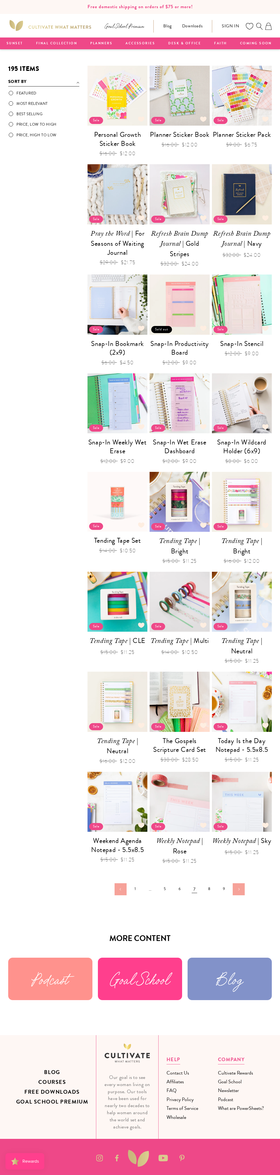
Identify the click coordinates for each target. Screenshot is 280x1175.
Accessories (140, 43)
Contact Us (178, 1072)
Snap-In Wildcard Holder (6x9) (241, 447)
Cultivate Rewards (235, 1072)
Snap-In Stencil (241, 343)
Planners (101, 43)
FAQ (172, 1090)
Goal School (140, 979)
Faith (220, 43)
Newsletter (228, 1090)
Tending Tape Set (117, 540)
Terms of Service (182, 1108)
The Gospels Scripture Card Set (179, 745)
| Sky (241, 841)
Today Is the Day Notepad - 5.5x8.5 (241, 745)
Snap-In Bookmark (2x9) (117, 348)
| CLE (117, 641)
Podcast (50, 979)
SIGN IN (230, 26)
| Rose (179, 846)
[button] (259, 26)
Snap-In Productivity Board (179, 348)
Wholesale (176, 1117)
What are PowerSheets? (241, 1108)
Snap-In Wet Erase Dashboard (179, 447)
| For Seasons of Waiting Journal (117, 243)
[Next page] (239, 889)
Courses (52, 1082)
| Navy (241, 239)
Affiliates (175, 1081)
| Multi (179, 641)
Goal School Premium (52, 1102)
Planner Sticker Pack (242, 134)
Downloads (192, 26)
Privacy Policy (180, 1099)
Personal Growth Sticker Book (117, 139)
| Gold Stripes (179, 244)
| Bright (179, 546)
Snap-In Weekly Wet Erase (117, 447)
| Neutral (241, 646)
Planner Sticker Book (179, 134)
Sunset (15, 43)
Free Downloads (52, 1092)
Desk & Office (184, 43)
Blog (167, 26)
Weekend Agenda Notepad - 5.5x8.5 (117, 845)
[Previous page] (121, 889)
